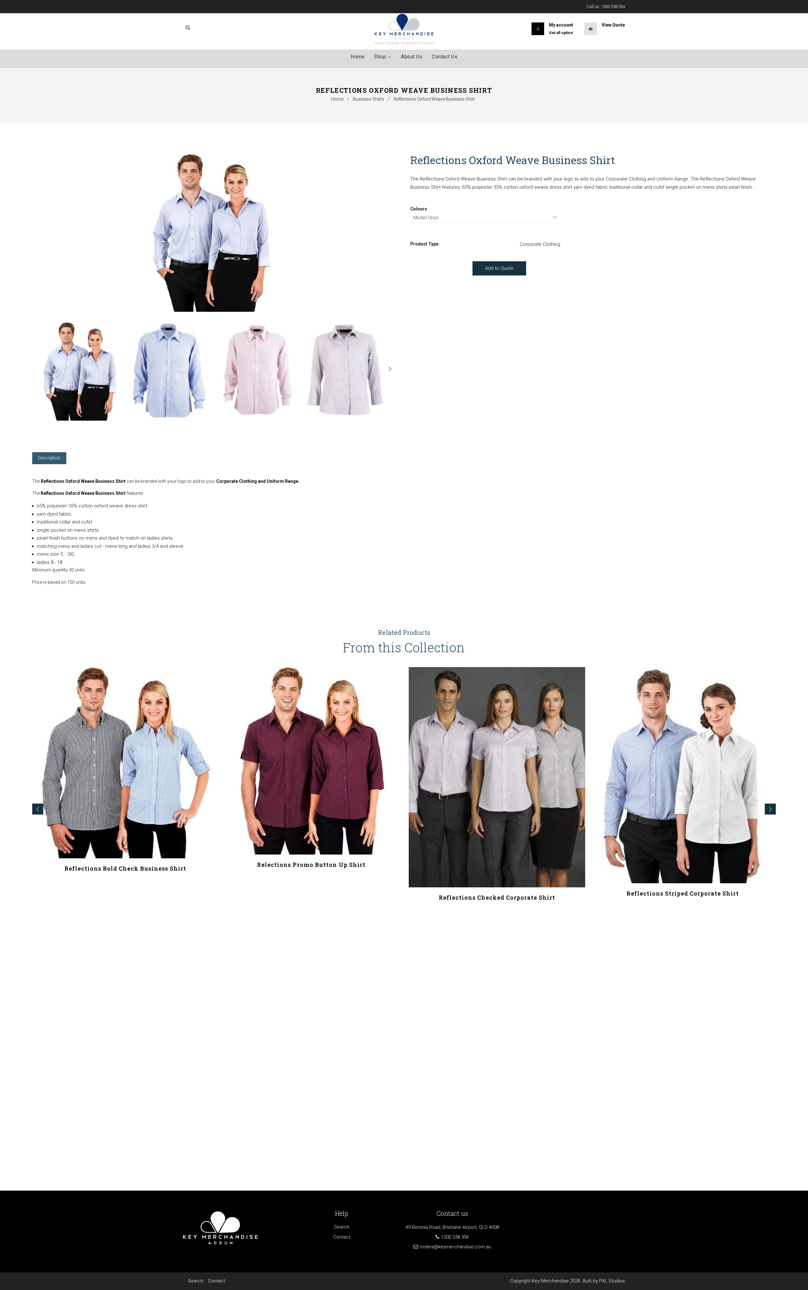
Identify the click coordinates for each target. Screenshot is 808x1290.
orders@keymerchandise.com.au (455, 1247)
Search (341, 1227)
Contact (341, 1237)
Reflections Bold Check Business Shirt (125, 868)
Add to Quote (499, 268)
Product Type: (425, 243)
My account (561, 24)
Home (337, 99)
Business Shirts (368, 99)
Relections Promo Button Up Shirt (311, 864)
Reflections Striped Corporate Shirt (683, 893)
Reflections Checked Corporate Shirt (497, 897)
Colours (418, 208)
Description (49, 457)
